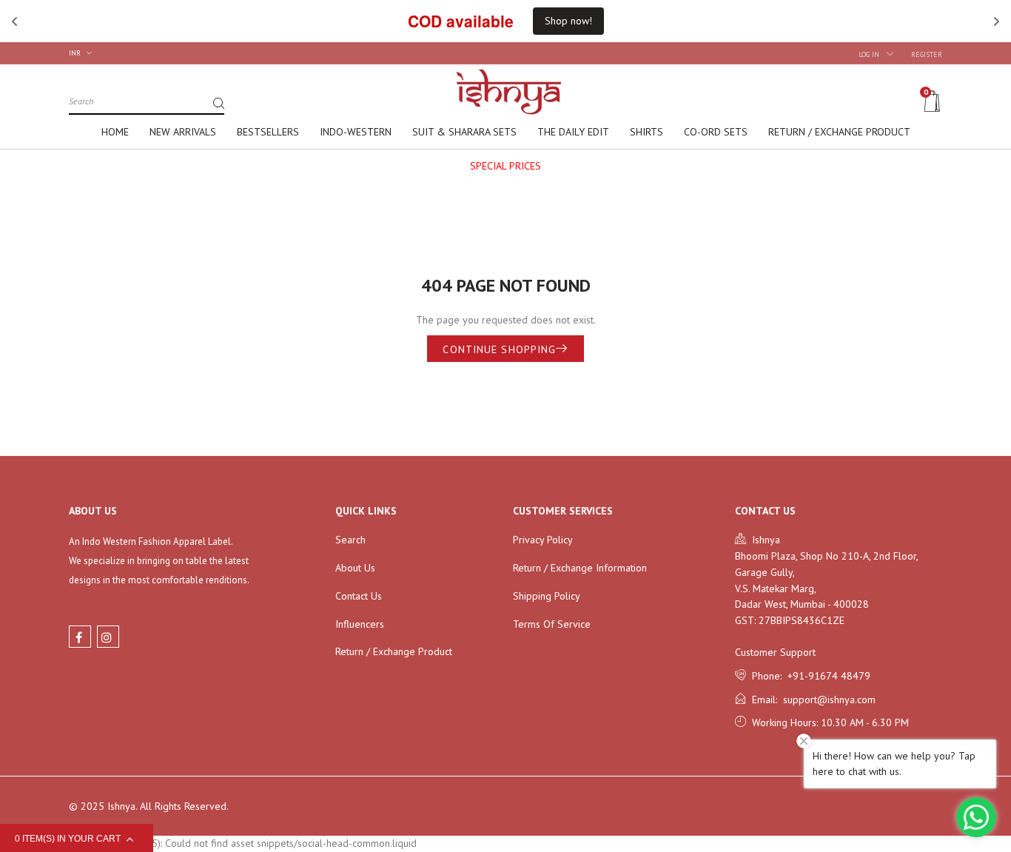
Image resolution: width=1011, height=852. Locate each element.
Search (350, 539)
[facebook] (80, 636)
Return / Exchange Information (580, 567)
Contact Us (358, 596)
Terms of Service (552, 624)
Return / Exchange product (393, 651)
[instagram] (108, 636)
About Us (355, 567)
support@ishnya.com (826, 699)
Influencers (359, 624)
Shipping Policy (546, 596)
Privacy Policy (543, 539)
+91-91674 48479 (826, 675)
